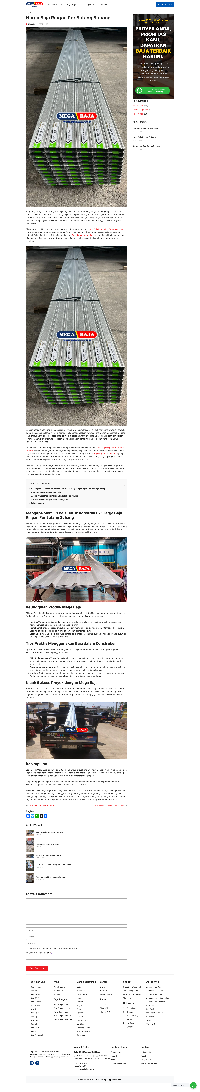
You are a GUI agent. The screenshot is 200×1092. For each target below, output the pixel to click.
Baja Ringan (72, 4)
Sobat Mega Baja (140, 109)
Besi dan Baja (54, 4)
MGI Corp (102, 1080)
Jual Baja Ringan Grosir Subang (49, 832)
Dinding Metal (88, 4)
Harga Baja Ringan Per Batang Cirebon (105, 229)
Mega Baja (116, 1080)
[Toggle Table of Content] (121, 484)
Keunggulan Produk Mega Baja (47, 492)
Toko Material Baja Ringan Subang (51, 877)
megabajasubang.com (89, 1069)
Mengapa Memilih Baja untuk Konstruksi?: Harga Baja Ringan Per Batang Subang (69, 488)
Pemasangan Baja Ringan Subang (109, 805)
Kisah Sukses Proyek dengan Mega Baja (51, 499)
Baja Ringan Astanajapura (84, 235)
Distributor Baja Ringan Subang (42, 805)
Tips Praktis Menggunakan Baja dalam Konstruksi (55, 496)
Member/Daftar (165, 4)
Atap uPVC (103, 4)
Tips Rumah (138, 114)
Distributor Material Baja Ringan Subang (53, 865)
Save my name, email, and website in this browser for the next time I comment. (53, 948)
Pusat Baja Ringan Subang (47, 844)
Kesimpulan (38, 503)
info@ (77, 1069)
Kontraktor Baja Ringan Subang (49, 855)
